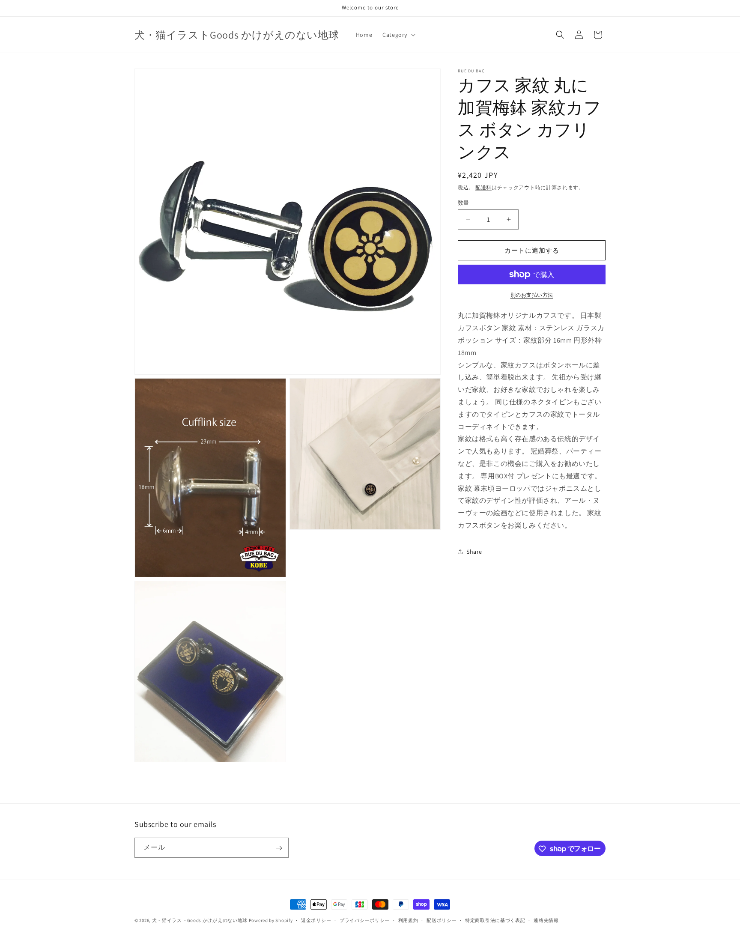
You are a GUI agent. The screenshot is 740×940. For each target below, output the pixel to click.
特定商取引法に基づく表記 (495, 920)
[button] (398, 35)
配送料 (483, 187)
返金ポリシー (316, 920)
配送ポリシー (442, 920)
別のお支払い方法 (531, 295)
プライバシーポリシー (365, 920)
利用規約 (408, 920)
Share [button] (474, 551)
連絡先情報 (546, 920)
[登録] (278, 848)
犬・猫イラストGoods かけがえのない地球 (200, 920)
